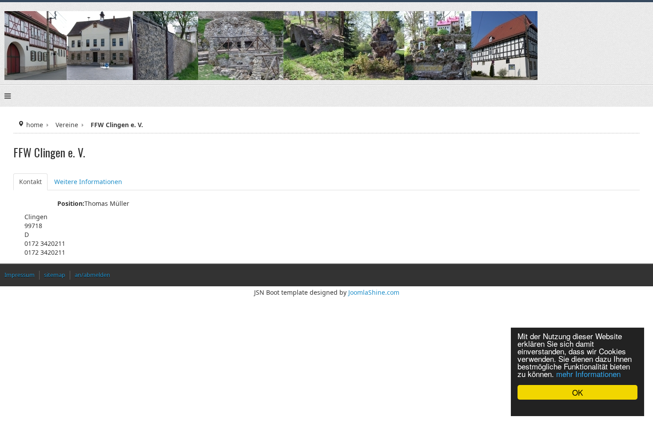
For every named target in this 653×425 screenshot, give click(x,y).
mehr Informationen (588, 373)
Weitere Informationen (88, 181)
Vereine (67, 124)
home (34, 124)
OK (577, 392)
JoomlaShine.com (373, 292)
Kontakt (30, 181)
